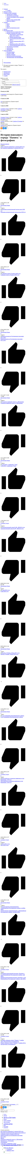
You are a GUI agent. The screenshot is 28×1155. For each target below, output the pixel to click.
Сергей (2, 121)
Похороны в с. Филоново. (7, 1140)
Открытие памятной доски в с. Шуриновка (12, 1139)
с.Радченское (4, 1142)
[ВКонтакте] (3, 128)
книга (5, 1119)
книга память (7, 1120)
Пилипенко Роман (5, 205)
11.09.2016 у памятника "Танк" (8, 1143)
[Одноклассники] (1, 128)
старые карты (8, 1124)
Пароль (4, 83)
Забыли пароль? (16, 84)
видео (5, 1115)
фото (5, 1125)
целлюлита (6, 1127)
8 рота (5, 1114)
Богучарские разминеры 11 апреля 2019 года (12, 1131)
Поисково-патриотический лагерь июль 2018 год (13, 1132)
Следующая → (13, 1104)
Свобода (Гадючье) (17, 121)
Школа (2, 1138)
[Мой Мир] (6, 128)
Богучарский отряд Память (10, 1145)
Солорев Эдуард (5, 108)
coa (1, 101)
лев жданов (7, 1122)
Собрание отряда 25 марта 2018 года (10, 1134)
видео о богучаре (10, 1117)
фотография (6, 1126)
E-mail (3, 81)
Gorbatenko (3, 94)
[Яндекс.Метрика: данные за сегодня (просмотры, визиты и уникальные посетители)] (8, 1148)
